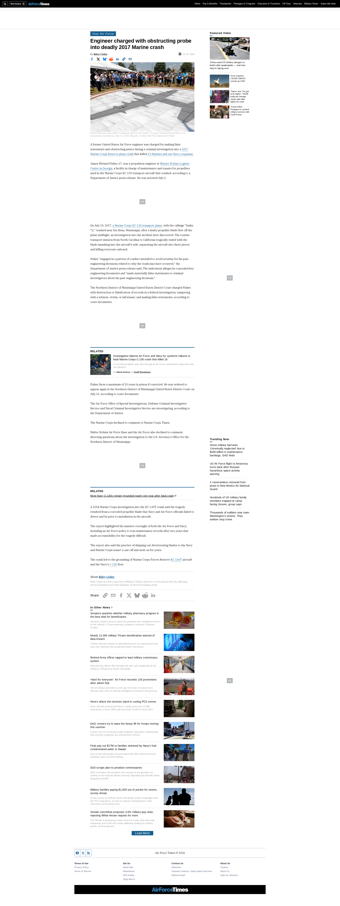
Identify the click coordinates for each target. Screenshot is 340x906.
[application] (230, 48)
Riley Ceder (100, 54)
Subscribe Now (328, 4)
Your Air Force (103, 33)
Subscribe (128, 867)
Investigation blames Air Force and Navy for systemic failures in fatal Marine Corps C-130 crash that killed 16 (151, 357)
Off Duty (286, 4)
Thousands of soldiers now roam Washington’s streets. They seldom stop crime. (229, 516)
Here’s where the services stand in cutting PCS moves (123, 701)
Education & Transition (269, 4)
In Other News (100, 607)
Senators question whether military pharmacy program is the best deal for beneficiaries (124, 615)
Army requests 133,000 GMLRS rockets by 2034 (237, 78)
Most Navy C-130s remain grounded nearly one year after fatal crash (132, 495)
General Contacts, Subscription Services (192, 871)
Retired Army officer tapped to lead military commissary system (124, 659)
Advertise (176, 867)
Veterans (297, 4)
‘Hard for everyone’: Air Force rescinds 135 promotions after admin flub (123, 681)
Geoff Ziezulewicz (142, 372)
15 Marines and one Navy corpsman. (170, 154)
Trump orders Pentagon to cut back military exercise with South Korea (239, 111)
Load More (142, 833)
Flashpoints (225, 4)
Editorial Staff (178, 875)
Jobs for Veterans (229, 875)
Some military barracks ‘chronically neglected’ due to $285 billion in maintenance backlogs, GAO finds (227, 450)
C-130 (113, 564)
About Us (224, 871)
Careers (224, 867)
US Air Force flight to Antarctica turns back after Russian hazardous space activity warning (229, 468)
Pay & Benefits (210, 4)
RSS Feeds (128, 875)
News (197, 4)
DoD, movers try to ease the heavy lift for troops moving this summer (124, 725)
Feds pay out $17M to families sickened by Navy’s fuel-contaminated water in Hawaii (123, 747)
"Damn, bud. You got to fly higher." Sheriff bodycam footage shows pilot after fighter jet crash (239, 96)
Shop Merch (129, 879)
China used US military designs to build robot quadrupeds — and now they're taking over (227, 65)
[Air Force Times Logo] (38, 3)
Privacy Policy (81, 867)
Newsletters (129, 871)
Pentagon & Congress (244, 4)
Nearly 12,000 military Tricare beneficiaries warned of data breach (122, 637)
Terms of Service (82, 871)
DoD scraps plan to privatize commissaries (116, 767)
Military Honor (311, 4)
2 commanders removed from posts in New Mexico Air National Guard (229, 486)
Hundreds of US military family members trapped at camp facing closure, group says (228, 501)
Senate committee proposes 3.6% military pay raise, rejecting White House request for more (122, 814)
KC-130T (176, 559)
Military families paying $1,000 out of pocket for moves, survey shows (123, 791)
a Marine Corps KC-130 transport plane (137, 225)
